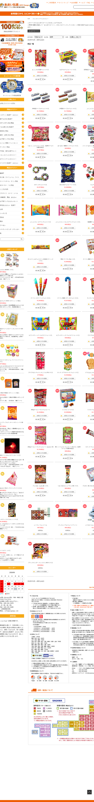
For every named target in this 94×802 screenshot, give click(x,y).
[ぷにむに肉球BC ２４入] (12, 260)
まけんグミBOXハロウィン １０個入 (10, 300)
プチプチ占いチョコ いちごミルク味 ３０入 (40, 372)
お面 (1, 209)
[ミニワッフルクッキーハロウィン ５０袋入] (12, 413)
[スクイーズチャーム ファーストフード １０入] (12, 350)
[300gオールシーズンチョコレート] (40, 398)
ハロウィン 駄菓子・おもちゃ (9, 115)
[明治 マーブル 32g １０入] (68, 247)
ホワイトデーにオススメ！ (8, 159)
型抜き (2, 217)
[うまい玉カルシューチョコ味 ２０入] (68, 474)
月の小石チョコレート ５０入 (67, 184)
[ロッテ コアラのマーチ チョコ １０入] (68, 360)
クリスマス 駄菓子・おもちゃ (9, 163)
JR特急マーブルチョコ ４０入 (40, 108)
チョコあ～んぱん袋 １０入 (40, 485)
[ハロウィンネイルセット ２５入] (12, 509)
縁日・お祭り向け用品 (7, 135)
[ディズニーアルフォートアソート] (68, 513)
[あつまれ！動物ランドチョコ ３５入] (68, 134)
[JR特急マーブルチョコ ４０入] (40, 97)
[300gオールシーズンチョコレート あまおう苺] (40, 435)
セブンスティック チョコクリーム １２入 (68, 335)
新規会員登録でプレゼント (12, 31)
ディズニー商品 (5, 147)
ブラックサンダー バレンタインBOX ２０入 (40, 562)
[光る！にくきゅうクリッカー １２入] (12, 445)
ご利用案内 (52, 3)
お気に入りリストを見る (7, 103)
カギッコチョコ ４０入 (40, 184)
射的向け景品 (4, 131)
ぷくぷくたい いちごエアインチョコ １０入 (68, 222)
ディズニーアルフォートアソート (67, 525)
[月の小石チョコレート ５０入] (68, 173)
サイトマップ (63, 3)
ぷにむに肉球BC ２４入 (6, 269)
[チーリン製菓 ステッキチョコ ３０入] (68, 286)
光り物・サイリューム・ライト (9, 177)
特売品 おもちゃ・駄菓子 (7, 205)
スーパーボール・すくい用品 (9, 181)
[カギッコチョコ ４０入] (40, 173)
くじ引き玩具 (4, 189)
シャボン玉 (3, 213)
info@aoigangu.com (11, 611)
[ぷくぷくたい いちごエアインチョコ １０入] (68, 210)
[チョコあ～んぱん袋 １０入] (40, 474)
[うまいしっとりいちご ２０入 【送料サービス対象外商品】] (40, 134)
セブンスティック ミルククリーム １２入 (40, 335)
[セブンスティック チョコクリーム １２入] (68, 323)
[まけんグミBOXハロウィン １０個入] (12, 291)
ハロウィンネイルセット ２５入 (9, 519)
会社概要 (74, 3)
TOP (29, 18)
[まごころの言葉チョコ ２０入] (40, 58)
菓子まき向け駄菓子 (6, 119)
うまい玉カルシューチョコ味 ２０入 (68, 485)
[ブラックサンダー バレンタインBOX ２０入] (40, 551)
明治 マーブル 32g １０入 (68, 259)
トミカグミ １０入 (5, 550)
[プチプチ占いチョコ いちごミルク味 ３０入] (40, 360)
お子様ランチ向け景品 (7, 139)
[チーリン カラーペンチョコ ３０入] (40, 286)
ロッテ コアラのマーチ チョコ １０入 (68, 372)
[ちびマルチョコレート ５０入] (68, 58)
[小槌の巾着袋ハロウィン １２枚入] (12, 383)
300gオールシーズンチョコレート (40, 409)
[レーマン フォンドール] (40, 513)
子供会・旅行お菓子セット (8, 151)
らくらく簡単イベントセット (9, 143)
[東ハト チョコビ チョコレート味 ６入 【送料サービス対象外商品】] (68, 435)
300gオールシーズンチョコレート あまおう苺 (40, 447)
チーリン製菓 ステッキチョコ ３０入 (67, 298)
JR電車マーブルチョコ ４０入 (67, 108)
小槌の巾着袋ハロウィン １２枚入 (9, 393)
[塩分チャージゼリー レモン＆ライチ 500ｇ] (12, 319)
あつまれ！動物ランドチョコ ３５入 (68, 145)
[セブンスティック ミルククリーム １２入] (40, 323)
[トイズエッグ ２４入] (68, 398)
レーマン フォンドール (40, 525)
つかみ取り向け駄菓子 (7, 127)
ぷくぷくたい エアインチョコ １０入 (40, 222)
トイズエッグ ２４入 (68, 409)
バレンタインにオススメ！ (8, 155)
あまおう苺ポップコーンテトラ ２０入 (11, 488)
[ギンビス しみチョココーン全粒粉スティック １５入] (40, 247)
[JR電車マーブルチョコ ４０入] (68, 97)
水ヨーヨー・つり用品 (7, 185)
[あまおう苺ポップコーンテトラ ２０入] (12, 478)
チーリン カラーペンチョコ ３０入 (40, 298)
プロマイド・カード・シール (9, 193)
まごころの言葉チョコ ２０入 (40, 69)
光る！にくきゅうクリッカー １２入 (10, 455)
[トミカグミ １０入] (12, 541)
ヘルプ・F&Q (85, 3)
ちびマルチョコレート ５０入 (67, 69)
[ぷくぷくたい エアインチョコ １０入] (40, 210)
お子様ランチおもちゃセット (9, 201)
